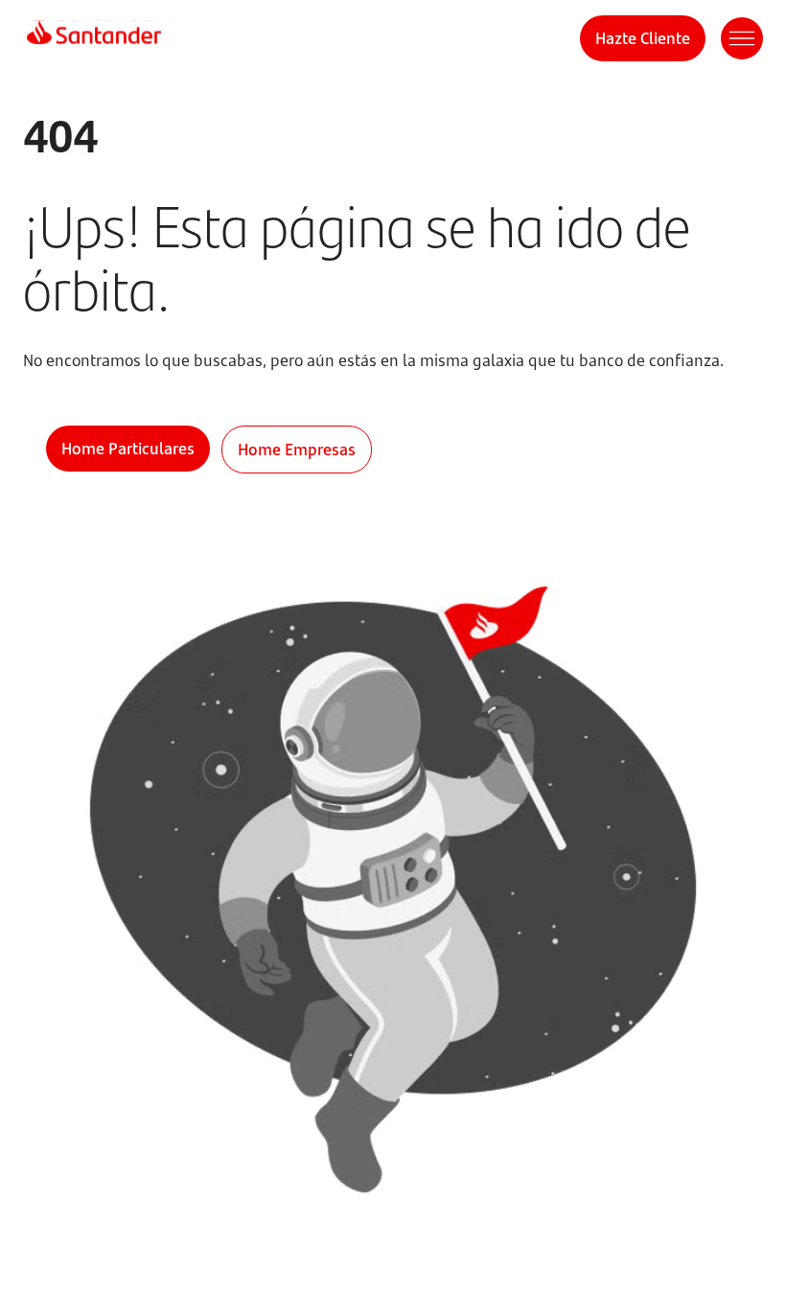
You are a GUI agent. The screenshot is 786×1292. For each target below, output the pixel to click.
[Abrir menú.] (742, 38)
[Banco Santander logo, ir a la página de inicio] (94, 38)
